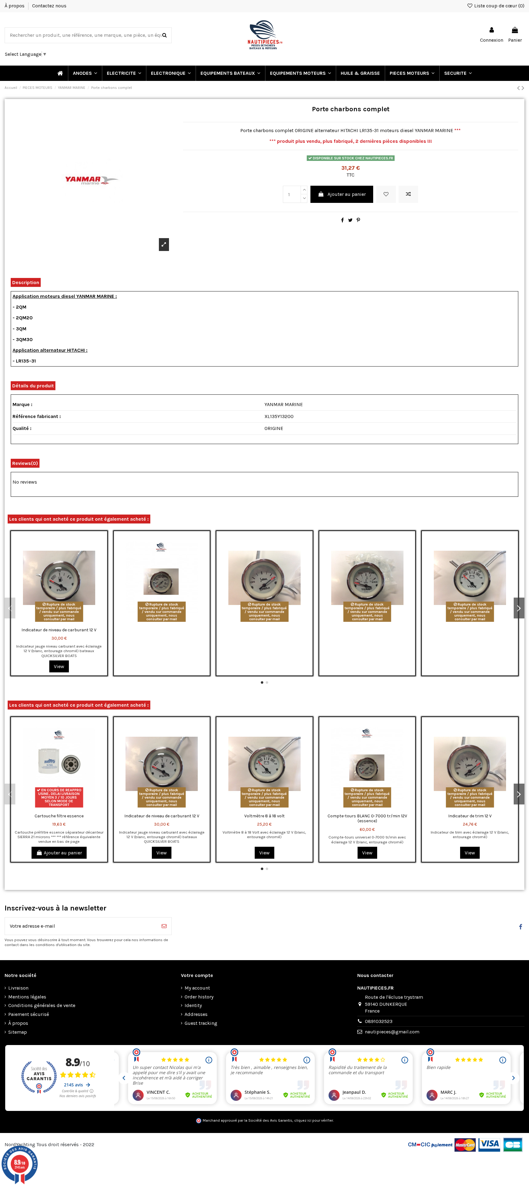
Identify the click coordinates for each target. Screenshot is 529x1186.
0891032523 (378, 1021)
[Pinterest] (358, 220)
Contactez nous (49, 6)
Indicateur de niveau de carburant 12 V (58, 630)
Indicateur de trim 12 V (470, 816)
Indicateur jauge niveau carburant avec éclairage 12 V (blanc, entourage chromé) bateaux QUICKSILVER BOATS (59, 651)
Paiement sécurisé (28, 1014)
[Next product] (523, 88)
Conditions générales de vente (41, 1005)
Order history (199, 997)
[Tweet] (350, 220)
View (59, 666)
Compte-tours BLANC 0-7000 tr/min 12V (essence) (367, 818)
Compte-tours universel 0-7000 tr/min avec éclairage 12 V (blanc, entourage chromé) (367, 839)
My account (197, 988)
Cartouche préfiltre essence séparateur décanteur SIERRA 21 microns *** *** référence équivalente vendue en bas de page (59, 837)
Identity (193, 1005)
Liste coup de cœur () (498, 6)
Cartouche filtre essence (59, 816)
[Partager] (342, 220)
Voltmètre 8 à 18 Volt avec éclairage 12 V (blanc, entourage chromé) (264, 834)
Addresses (196, 1014)
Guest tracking (201, 1023)
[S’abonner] (164, 926)
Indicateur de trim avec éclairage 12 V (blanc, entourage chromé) (470, 834)
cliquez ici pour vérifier (313, 1120)
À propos (15, 6)
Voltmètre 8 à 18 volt (264, 816)
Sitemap (17, 1032)
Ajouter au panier (347, 194)
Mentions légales (27, 997)
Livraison (18, 988)
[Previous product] (519, 88)
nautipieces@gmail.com (392, 1032)
